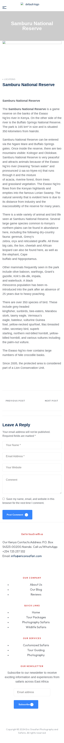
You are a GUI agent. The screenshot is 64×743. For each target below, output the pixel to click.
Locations (9, 79)
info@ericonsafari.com (26, 556)
